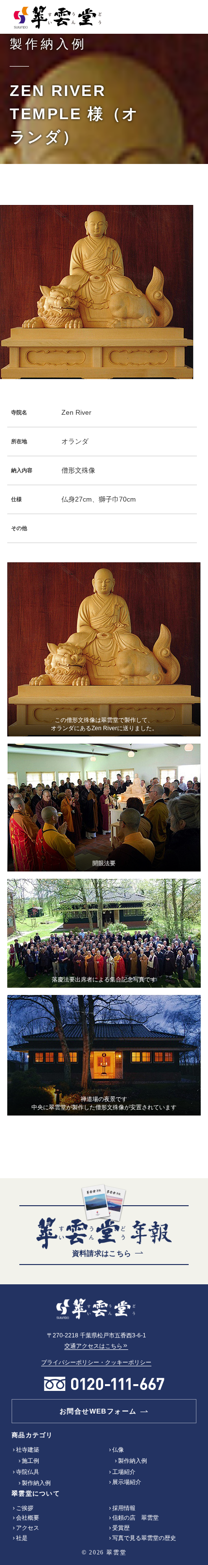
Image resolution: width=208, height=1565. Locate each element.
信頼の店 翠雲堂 (135, 1517)
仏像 (118, 1449)
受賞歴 (121, 1527)
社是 (22, 1538)
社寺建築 (27, 1449)
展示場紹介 (126, 1482)
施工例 (30, 1460)
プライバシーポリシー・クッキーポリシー (96, 1362)
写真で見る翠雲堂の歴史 (144, 1538)
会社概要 (27, 1517)
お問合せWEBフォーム (97, 1411)
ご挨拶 (24, 1508)
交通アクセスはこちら (93, 1346)
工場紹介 (123, 1472)
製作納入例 (36, 1483)
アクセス (27, 1527)
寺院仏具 (27, 1472)
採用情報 (123, 1508)
